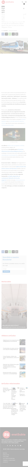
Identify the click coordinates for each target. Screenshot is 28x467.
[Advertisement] (14, 12)
